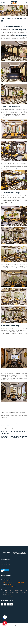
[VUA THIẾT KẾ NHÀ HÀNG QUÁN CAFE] (14, 2)
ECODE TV (7, 464)
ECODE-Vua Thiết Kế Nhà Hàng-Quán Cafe (12, 461)
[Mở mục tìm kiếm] (26, 2)
